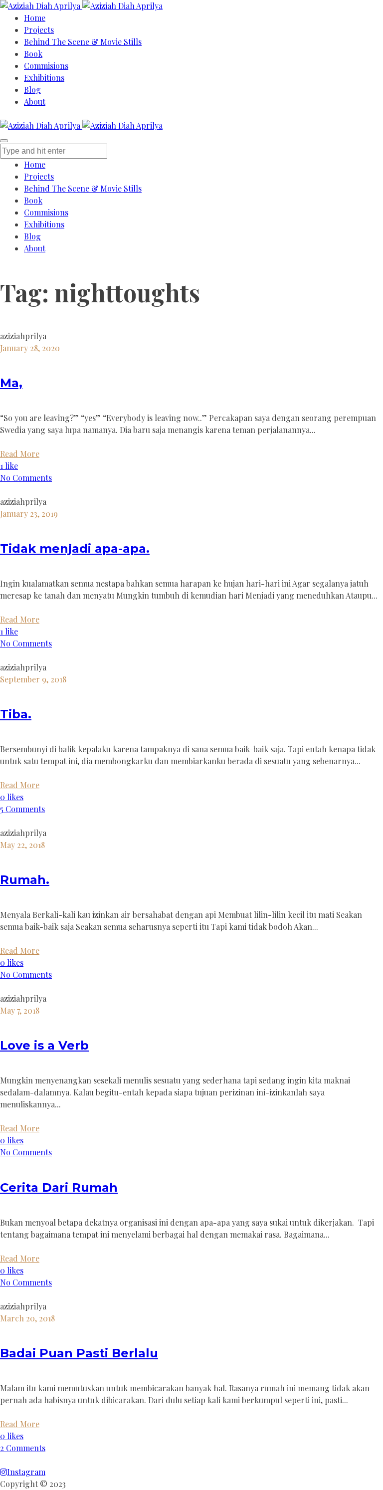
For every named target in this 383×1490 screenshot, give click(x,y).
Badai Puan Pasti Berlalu (79, 1353)
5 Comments (22, 809)
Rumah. (24, 879)
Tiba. (15, 714)
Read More (19, 453)
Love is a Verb (44, 1045)
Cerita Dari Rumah (59, 1187)
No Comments (26, 477)
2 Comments (22, 1448)
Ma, (11, 383)
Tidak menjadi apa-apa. (75, 548)
